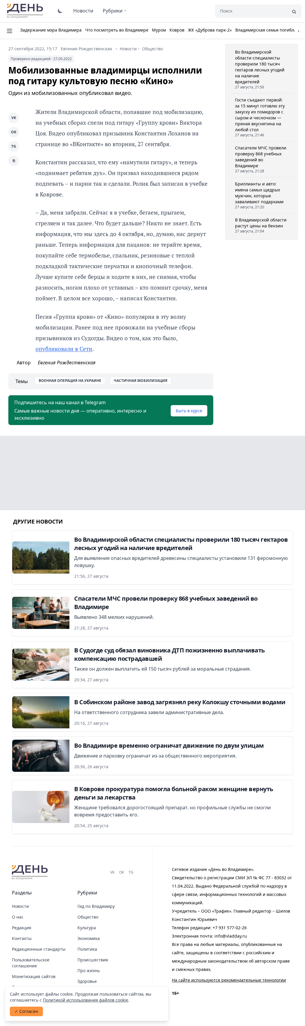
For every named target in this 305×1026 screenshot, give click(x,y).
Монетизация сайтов (33, 976)
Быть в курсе (189, 410)
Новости (83, 10)
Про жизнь (88, 970)
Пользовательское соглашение (30, 963)
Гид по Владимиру (96, 906)
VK (13, 117)
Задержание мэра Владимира (51, 30)
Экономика (88, 938)
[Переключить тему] (60, 10)
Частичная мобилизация (140, 380)
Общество (152, 48)
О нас (18, 917)
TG (13, 146)
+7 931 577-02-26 (230, 927)
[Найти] (294, 11)
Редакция (21, 927)
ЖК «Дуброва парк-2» (210, 30)
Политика (87, 949)
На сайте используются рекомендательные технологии (229, 980)
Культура (86, 927)
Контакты (22, 938)
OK (13, 132)
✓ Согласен (26, 1011)
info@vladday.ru (230, 936)
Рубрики (112, 10)
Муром (159, 30)
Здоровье (87, 981)
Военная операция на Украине (70, 380)
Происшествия (92, 960)
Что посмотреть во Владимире (116, 30)
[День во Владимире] (30, 872)
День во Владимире (26, 11)
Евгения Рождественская (86, 48)
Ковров (176, 30)
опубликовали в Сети (63, 348)
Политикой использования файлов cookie (85, 1000)
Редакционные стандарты (39, 949)
